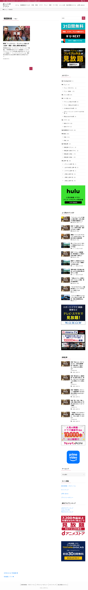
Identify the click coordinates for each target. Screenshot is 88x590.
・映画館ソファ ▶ (8, 577)
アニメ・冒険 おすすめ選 (71, 105)
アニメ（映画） (69, 91)
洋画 (66, 137)
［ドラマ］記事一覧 (70, 170)
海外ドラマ (68, 126)
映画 (66, 134)
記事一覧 (67, 161)
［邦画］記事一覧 (70, 180)
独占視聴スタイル (62, 584)
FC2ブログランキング (67, 512)
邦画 (66, 140)
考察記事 (67, 144)
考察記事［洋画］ (70, 154)
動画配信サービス (69, 130)
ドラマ (66, 120)
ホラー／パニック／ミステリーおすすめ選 (74, 112)
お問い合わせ (64, 493)
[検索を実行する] (83, 18)
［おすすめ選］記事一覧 (71, 167)
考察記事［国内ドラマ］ (71, 150)
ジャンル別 (67, 95)
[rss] (82, 1)
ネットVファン (7, 5)
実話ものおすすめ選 (70, 116)
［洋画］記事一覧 (70, 174)
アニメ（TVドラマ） (70, 88)
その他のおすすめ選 (70, 108)
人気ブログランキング (67, 508)
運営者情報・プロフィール (68, 486)
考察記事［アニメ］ (70, 147)
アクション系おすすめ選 (71, 101)
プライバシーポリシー (67, 497)
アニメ (66, 84)
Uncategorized (68, 81)
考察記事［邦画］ (70, 157)
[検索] (84, 1)
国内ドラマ (68, 123)
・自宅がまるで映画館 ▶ (10, 573)
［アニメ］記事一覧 (70, 164)
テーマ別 (67, 98)
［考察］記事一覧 (70, 177)
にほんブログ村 (65, 510)
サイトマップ (64, 490)
